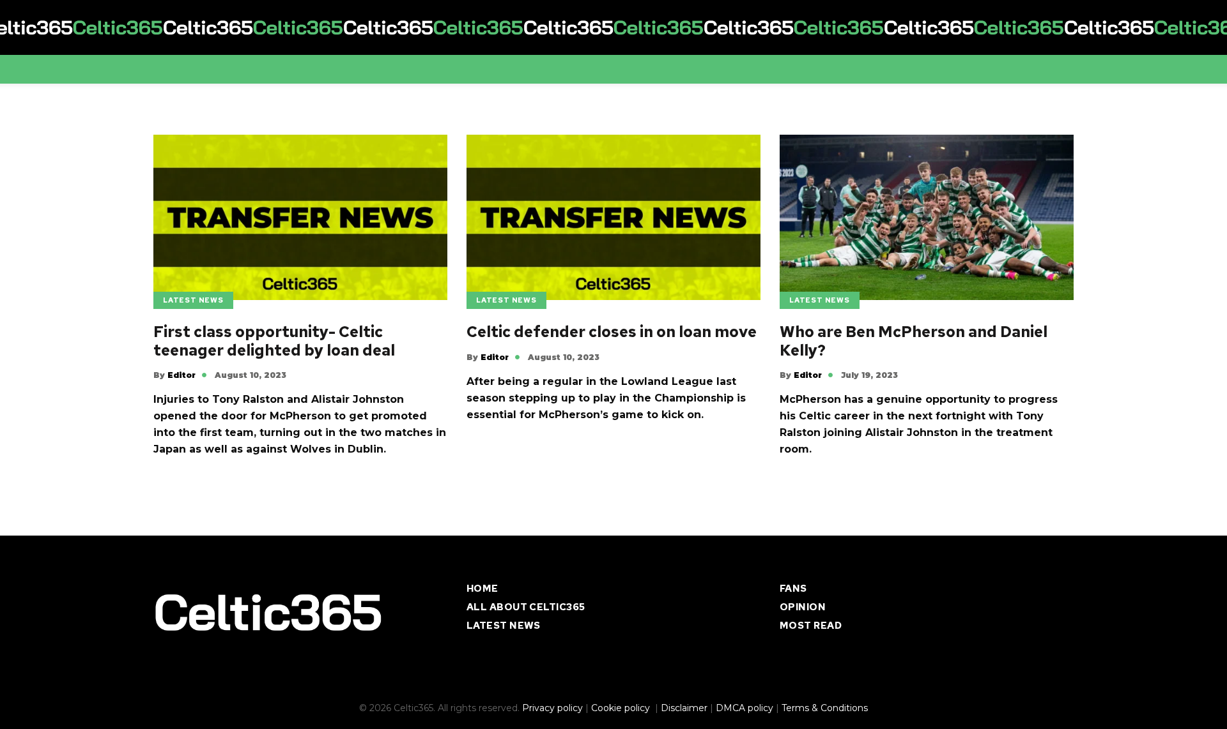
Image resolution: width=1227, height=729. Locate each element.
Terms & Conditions (825, 708)
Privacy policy (552, 708)
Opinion (803, 607)
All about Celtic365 (526, 607)
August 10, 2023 (250, 375)
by (174, 375)
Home (482, 588)
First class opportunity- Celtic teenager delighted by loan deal (274, 341)
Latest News (193, 300)
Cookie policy (621, 708)
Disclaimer (684, 708)
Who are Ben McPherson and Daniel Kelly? (913, 341)
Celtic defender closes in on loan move (612, 332)
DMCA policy (744, 708)
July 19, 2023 (869, 375)
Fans (793, 588)
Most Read (811, 625)
